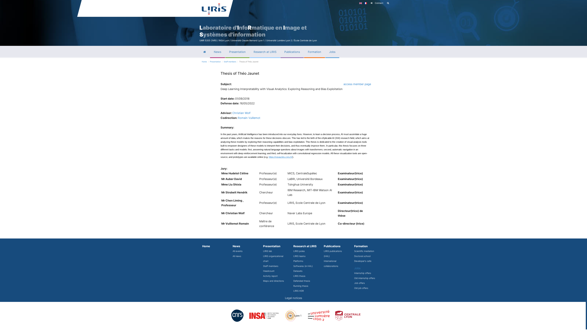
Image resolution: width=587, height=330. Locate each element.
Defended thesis (301, 281)
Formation (361, 246)
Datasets (298, 271)
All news (237, 256)
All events (238, 251)
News (236, 246)
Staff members (230, 62)
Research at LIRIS (305, 246)
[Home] (214, 9)
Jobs (357, 268)
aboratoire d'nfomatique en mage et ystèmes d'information (253, 31)
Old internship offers (364, 278)
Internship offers (362, 273)
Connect (379, 3)
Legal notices (293, 298)
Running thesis (300, 286)
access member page (357, 84)
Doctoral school (362, 256)
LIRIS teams (299, 256)
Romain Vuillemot (249, 117)
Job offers (359, 283)
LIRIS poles (299, 251)
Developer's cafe (362, 261)
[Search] (388, 3)
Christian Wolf (241, 113)
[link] (280, 156)
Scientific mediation (364, 251)
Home (204, 62)
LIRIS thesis (299, 276)
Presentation (215, 62)
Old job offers (361, 288)
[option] (293, 23)
